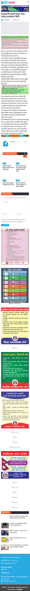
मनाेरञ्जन (17, 180)
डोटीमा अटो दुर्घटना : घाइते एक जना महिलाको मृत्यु (18, 532)
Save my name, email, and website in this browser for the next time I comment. (13, 221)
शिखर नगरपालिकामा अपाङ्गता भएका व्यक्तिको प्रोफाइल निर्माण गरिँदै (19, 517)
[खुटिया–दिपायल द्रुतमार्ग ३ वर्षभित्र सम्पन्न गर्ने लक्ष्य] (8, 177)
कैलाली (4, 163)
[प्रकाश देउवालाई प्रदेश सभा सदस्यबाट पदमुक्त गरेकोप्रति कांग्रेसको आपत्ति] (21, 160)
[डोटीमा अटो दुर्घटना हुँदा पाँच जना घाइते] (5, 540)
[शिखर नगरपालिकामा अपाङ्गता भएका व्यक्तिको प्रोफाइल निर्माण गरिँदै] (5, 518)
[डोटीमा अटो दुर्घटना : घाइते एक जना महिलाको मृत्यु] (5, 533)
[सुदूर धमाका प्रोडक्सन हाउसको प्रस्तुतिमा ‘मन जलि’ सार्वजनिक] (21, 177)
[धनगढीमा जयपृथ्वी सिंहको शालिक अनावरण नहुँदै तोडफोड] (8, 160)
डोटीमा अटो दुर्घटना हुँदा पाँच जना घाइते (18, 539)
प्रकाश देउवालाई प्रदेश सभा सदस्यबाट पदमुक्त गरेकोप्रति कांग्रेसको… (19, 546)
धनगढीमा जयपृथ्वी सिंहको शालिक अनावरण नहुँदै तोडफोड (18, 524)
